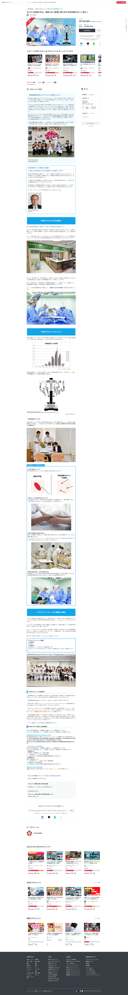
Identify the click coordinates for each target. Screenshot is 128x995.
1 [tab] (50, 275)
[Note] (100, 43)
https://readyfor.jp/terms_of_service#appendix (39, 710)
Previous (27, 257)
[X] (88, 43)
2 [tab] (52, 275)
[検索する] (28, 2)
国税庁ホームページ (54, 769)
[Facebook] (81, 43)
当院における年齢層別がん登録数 (64, 369)
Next (74, 257)
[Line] (94, 43)
